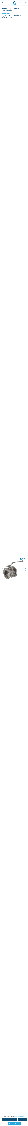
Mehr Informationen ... (19, 1116)
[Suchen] (20, 2)
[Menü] (2, 3)
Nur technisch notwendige (9, 1119)
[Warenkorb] (25, 2)
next (25, 569)
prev (3, 569)
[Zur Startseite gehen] (14, 3)
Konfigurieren (22, 1119)
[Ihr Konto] (23, 2)
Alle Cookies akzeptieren (14, 1124)
